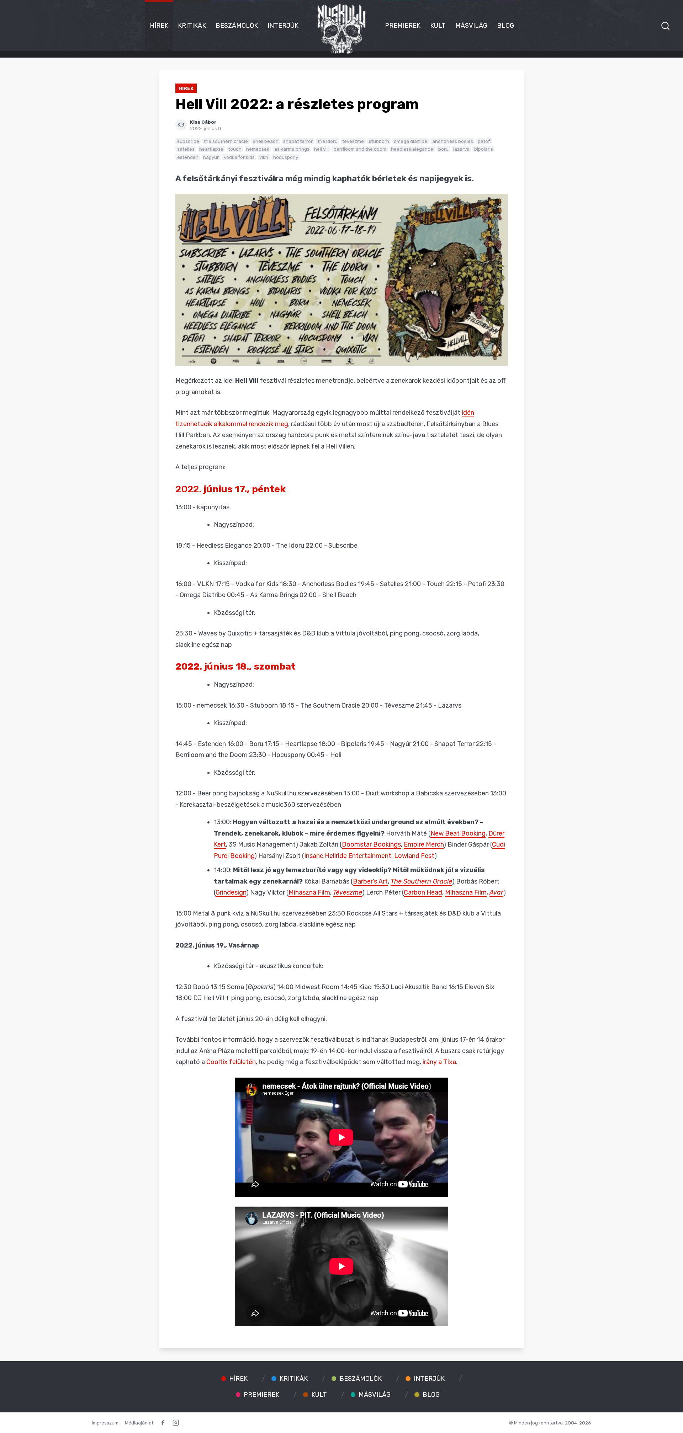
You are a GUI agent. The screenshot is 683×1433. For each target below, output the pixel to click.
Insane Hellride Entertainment (347, 856)
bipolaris (483, 149)
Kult (438, 25)
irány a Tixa (439, 1062)
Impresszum (105, 1423)
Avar (496, 892)
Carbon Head (423, 892)
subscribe (188, 141)
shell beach (266, 141)
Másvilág (471, 25)
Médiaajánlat (139, 1423)
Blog (505, 25)
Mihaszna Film (309, 892)
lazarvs (461, 149)
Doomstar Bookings (371, 844)
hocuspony (285, 157)
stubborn (379, 141)
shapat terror (298, 141)
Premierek (402, 25)
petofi (484, 141)
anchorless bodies (452, 141)
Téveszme (347, 892)
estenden (187, 157)
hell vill (321, 149)
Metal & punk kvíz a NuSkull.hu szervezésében (260, 913)
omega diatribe (410, 141)
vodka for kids (239, 157)
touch (235, 149)
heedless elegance (412, 149)
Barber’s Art (370, 881)
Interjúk (283, 25)
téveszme (353, 141)
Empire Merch (424, 844)
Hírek (159, 25)
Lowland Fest (414, 856)
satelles (186, 149)
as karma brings (291, 149)
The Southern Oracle (421, 881)
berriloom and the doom (360, 149)
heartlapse (211, 149)
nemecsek (257, 149)
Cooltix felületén (231, 1062)
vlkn (263, 157)
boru (443, 149)
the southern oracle (226, 141)
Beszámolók (237, 25)
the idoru (328, 141)
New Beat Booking (458, 833)
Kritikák (192, 25)
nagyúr (211, 157)
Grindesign (231, 892)
